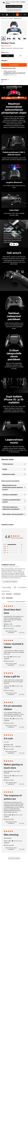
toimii (3, 598)
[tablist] (13, 15)
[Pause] (11, 244)
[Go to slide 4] (19, 38)
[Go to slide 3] (14, 38)
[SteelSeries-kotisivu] (7, 15)
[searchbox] (7, 587)
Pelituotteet (4, 18)
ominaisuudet (17, 594)
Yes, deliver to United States (14, 6)
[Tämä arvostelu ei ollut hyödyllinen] (22, 632)
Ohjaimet (10, 18)
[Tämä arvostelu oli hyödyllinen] (19, 632)
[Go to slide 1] (3, 38)
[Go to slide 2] (8, 38)
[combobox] (17, 601)
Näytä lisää (9, 598)
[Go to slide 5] (24, 38)
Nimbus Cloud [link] (17, 18)
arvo (3, 594)
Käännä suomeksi (9, 628)
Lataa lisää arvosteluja (14, 858)
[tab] (13, 15)
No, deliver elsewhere (13, 10)
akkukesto (9, 594)
